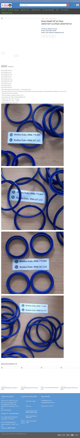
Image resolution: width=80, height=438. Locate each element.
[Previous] (1, 380)
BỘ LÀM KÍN (10, 10)
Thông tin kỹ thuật (7, 12)
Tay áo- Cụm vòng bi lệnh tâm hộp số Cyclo (49, 388)
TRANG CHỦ (4, 10)
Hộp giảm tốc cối (36, 10)
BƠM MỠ (16, 10)
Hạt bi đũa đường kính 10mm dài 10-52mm (69, 388)
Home (42, 18)
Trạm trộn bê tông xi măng (31, 421)
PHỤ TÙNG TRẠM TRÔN (48, 10)
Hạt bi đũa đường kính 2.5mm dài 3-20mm (29, 388)
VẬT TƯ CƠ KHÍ (64, 10)
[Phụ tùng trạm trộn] (9, 5)
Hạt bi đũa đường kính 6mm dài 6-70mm (9, 388)
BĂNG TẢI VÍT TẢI (25, 10)
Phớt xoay (28, 406)
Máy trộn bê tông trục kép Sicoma (31, 416)
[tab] (4, 66)
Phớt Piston (53, 18)
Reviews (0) (11, 66)
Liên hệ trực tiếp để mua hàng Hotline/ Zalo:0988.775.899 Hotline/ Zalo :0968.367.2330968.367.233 (52, 30)
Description (4, 66)
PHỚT (57, 10)
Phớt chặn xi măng (30, 401)
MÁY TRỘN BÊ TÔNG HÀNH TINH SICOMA (31, 411)
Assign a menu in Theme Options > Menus (61, 1)
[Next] (79, 380)
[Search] (67, 5)
